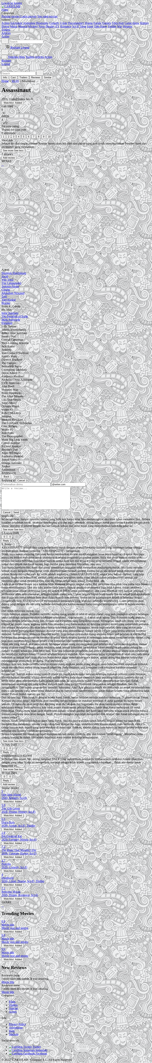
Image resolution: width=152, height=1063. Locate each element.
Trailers (30, 56)
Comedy (54, 23)
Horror (5, 26)
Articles (39, 56)
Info (5, 77)
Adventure (16, 23)
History (144, 23)
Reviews (35, 77)
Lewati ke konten (11, 3)
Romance (65, 26)
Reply (6, 540)
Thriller (112, 26)
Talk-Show (100, 26)
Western (127, 26)
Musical (22, 26)
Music (13, 26)
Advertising (16, 1027)
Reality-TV (53, 26)
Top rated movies (47, 16)
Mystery (33, 26)
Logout (5, 64)
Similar (47, 77)
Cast (13, 77)
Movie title (7, 982)
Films (12, 1001)
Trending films (16, 56)
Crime (63, 23)
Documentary (76, 23)
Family (97, 23)
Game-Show (132, 23)
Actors (48, 56)
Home (5, 81)
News (42, 26)
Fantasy (106, 23)
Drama (89, 23)
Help (12, 1030)
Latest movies (28, 16)
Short (83, 26)
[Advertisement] (76, 198)
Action (5, 23)
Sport (90, 26)
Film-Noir (118, 23)
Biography (42, 23)
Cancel (21, 480)
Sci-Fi (75, 26)
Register (6, 60)
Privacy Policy (17, 1024)
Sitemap (13, 1034)
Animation (29, 23)
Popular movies (10, 16)
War (119, 26)
